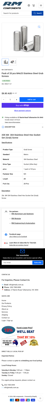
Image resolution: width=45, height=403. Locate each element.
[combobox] (22, 13)
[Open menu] (41, 5)
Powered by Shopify (31, 396)
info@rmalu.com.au (11, 387)
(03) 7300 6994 (15, 287)
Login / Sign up (7, 321)
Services (5, 312)
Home (4, 300)
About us (5, 309)
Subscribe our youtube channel (18, 245)
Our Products (6, 303)
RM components (7, 70)
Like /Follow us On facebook (18, 236)
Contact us (6, 318)
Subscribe (37, 263)
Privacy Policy (7, 306)
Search (39, 13)
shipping (5, 315)
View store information (12, 122)
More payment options (22, 111)
